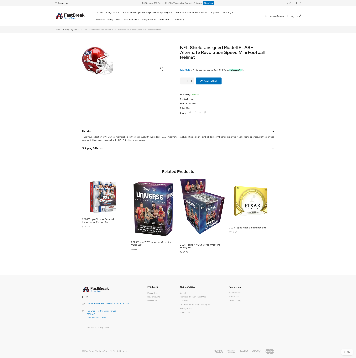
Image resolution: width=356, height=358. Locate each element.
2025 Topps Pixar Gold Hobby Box (247, 227)
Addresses (234, 296)
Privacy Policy (186, 308)
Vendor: (183, 103)
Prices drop (152, 293)
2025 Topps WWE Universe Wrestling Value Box (151, 243)
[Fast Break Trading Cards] (70, 16)
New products (153, 297)
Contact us (63, 3)
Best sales (152, 300)
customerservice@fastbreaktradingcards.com (108, 303)
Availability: (185, 94)
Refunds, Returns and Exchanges (195, 304)
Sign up (280, 16)
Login (272, 16)
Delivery (183, 300)
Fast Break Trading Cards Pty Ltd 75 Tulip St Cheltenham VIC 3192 (101, 314)
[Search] (292, 16)
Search (183, 293)
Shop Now (208, 3)
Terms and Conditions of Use (193, 297)
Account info (234, 292)
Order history (235, 300)
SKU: (182, 108)
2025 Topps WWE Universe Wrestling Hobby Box (200, 246)
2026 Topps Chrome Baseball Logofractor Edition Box (98, 221)
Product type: (186, 99)
